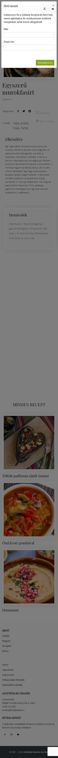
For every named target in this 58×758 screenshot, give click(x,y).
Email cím (9, 41)
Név (6, 29)
